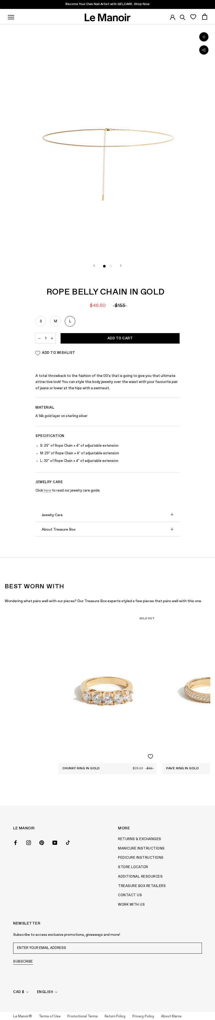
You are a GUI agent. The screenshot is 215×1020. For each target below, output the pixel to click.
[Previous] (94, 265)
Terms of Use (50, 1016)
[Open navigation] (11, 16)
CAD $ (18, 992)
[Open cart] (204, 17)
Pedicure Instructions (141, 857)
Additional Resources (140, 876)
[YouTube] (54, 842)
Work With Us (131, 904)
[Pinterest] (41, 842)
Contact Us (130, 895)
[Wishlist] (193, 16)
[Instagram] (28, 842)
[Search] (182, 16)
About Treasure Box (59, 529)
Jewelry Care (52, 515)
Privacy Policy (143, 1016)
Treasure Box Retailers (142, 886)
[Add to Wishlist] (150, 756)
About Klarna (171, 1016)
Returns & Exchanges (139, 839)
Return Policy (115, 1016)
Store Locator (133, 867)
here (47, 490)
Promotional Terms (82, 1016)
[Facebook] (15, 842)
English (45, 992)
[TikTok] (68, 842)
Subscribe (23, 961)
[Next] (121, 265)
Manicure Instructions (141, 848)
